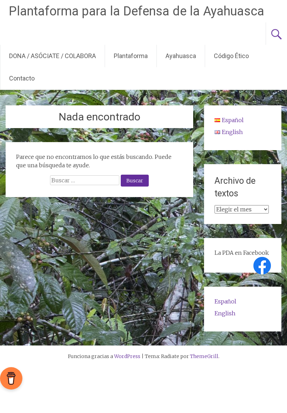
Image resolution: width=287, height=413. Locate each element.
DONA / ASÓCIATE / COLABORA (52, 55)
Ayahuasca (181, 55)
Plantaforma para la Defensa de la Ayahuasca (136, 11)
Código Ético (231, 55)
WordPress (127, 356)
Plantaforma (131, 55)
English (225, 313)
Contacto (22, 78)
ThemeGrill (204, 356)
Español (225, 301)
